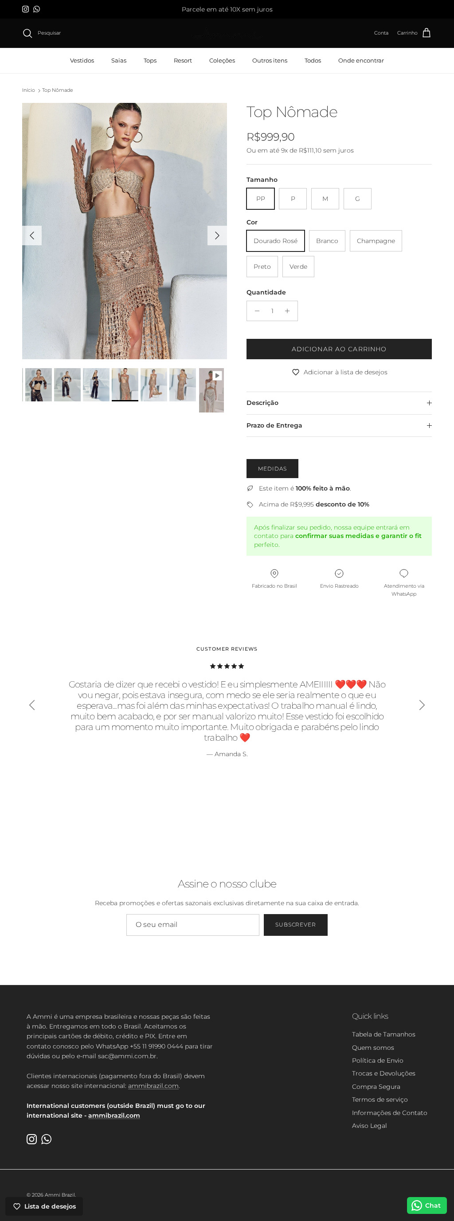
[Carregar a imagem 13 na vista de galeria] (124, 231)
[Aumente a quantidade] (289, 311)
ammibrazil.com (153, 1086)
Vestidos (82, 60)
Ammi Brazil (60, 1195)
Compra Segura (376, 1087)
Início (28, 90)
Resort (183, 60)
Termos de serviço (380, 1099)
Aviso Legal (369, 1126)
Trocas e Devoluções (383, 1073)
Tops (150, 60)
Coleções (222, 60)
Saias (118, 60)
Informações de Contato (389, 1113)
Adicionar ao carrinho (339, 349)
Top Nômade (57, 90)
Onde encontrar (361, 60)
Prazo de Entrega (274, 425)
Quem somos (373, 1048)
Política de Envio (377, 1060)
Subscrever (296, 924)
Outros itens (269, 60)
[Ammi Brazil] (227, 33)
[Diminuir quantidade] (254, 311)
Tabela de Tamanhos (383, 1034)
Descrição (262, 403)
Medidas (272, 468)
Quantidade (266, 292)
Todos (313, 60)
